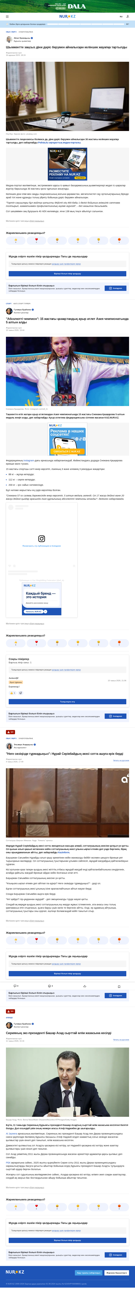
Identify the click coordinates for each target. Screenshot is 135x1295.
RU (121, 17)
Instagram (117, 288)
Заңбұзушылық (26, 32)
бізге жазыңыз (37, 221)
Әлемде (9, 1018)
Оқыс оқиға (11, 32)
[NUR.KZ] (67, 16)
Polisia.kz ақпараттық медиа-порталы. (59, 142)
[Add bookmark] (119, 986)
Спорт (8, 304)
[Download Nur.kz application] (67, 6)
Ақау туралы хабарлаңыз (88, 1273)
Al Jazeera (11, 1133)
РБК (8, 1162)
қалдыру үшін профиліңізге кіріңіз (66, 264)
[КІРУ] (127, 16)
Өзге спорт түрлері (21, 304)
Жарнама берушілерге (117, 1273)
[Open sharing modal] (85, 986)
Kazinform (63, 852)
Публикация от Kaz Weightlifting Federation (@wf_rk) (41, 580)
